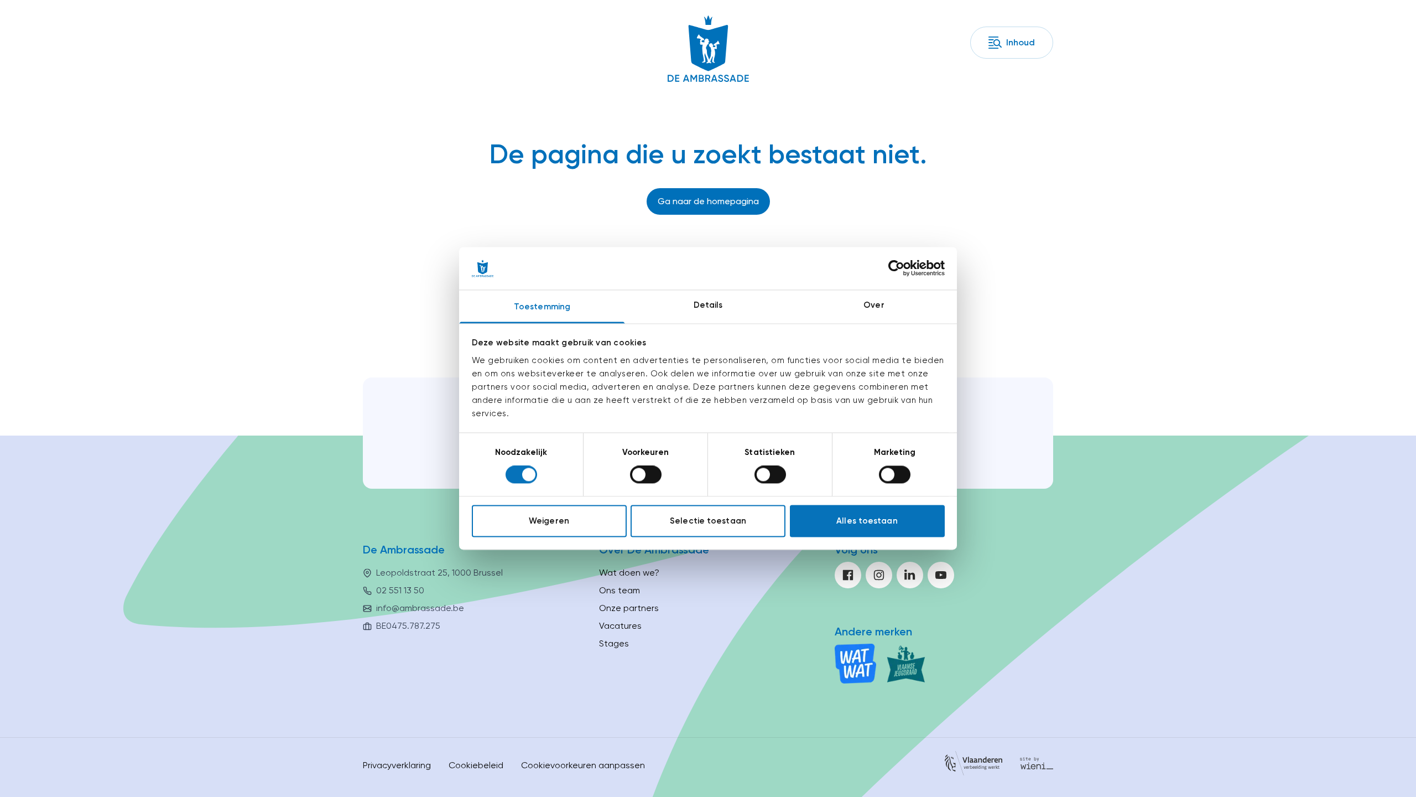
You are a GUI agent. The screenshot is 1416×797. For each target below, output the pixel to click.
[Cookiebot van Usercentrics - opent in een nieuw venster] (896, 268)
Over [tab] (873, 305)
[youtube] (941, 575)
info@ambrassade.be (420, 608)
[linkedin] (910, 575)
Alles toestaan (866, 521)
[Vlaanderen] (973, 765)
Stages (614, 643)
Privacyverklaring (397, 765)
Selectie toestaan (708, 521)
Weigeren (549, 521)
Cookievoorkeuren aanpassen (583, 765)
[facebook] (848, 575)
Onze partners (629, 608)
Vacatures (620, 625)
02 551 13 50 (400, 590)
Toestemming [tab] (542, 307)
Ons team (619, 590)
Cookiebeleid (476, 765)
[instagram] (879, 575)
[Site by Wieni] (1036, 765)
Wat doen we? (629, 572)
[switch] (646, 475)
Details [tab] (708, 305)
